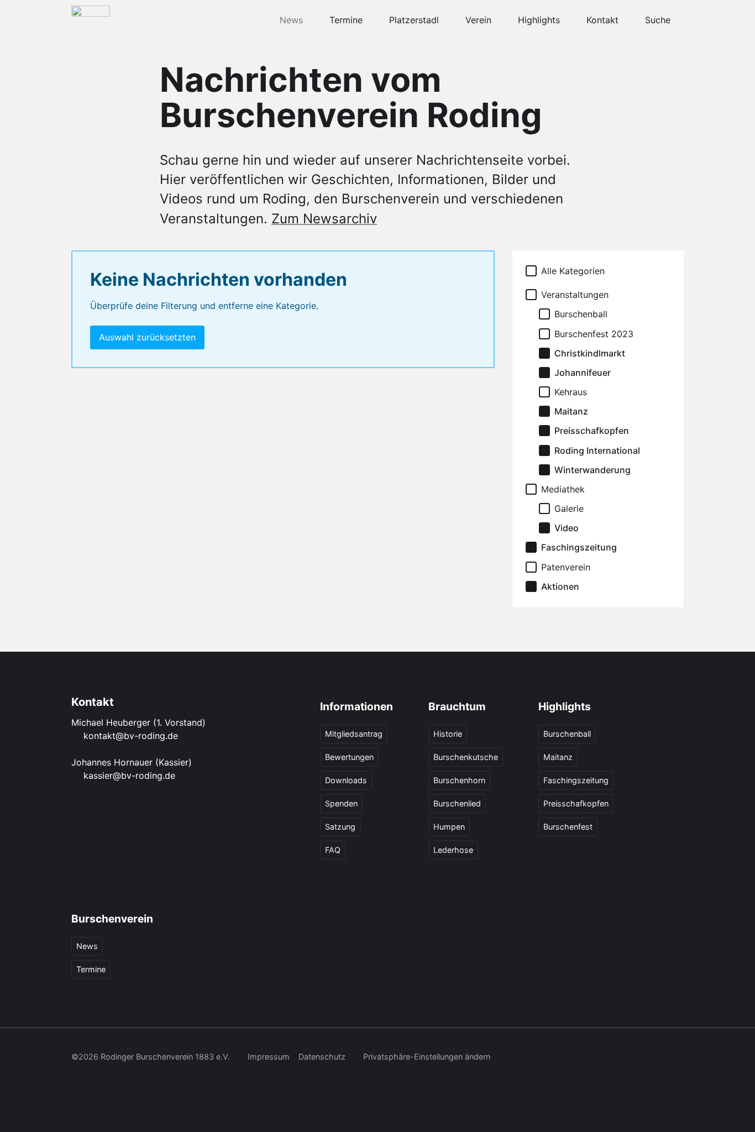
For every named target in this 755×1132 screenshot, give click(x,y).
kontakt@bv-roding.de (130, 735)
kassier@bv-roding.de (129, 775)
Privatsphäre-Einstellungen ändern (426, 1056)
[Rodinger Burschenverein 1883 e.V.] (90, 20)
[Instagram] (578, 1058)
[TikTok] (603, 1058)
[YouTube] (627, 1058)
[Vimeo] (651, 1058)
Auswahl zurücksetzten (147, 337)
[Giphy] (676, 1058)
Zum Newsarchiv (324, 219)
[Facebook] (554, 1058)
